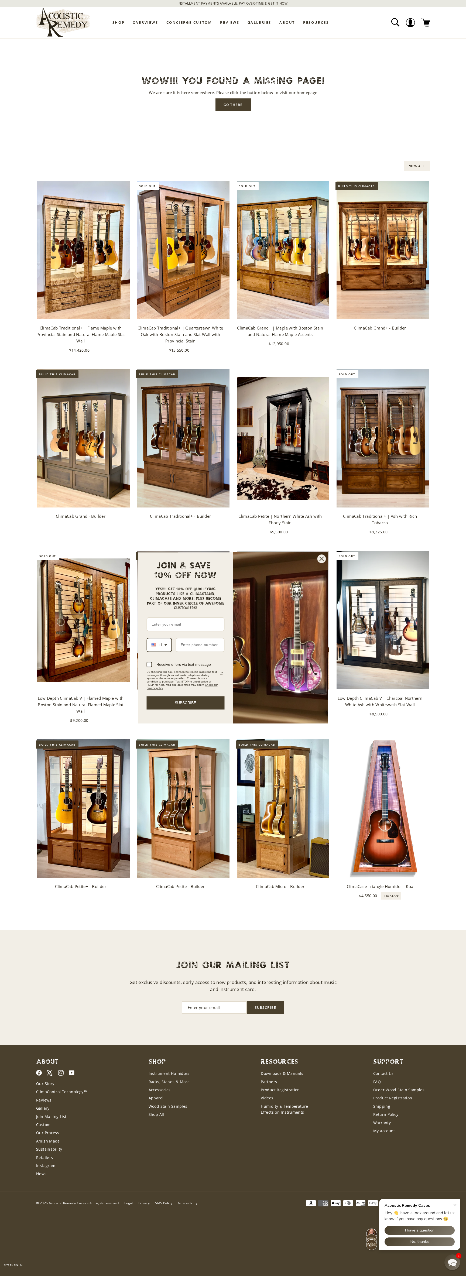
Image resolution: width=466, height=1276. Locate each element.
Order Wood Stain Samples (398, 1089)
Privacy (144, 1203)
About (287, 22)
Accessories (160, 1089)
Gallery (43, 1108)
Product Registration (280, 1089)
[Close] (321, 558)
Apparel (156, 1097)
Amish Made (48, 1141)
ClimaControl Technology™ (61, 1091)
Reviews (229, 22)
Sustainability (49, 1149)
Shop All (156, 1114)
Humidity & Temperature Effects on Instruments (284, 1109)
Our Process (47, 1132)
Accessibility (187, 1203)
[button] (452, 1262)
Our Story (45, 1083)
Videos (267, 1097)
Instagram (45, 1165)
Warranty (382, 1122)
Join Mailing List (51, 1116)
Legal (128, 1203)
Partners (269, 1081)
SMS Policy (163, 1203)
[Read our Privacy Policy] (221, 673)
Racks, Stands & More (169, 1081)
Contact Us (383, 1073)
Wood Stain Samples (168, 1106)
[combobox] (159, 645)
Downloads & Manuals (282, 1073)
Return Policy (385, 1114)
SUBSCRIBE (185, 703)
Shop (118, 22)
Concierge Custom (189, 22)
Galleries (259, 22)
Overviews (145, 22)
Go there (233, 104)
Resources (316, 22)
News (41, 1173)
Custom (43, 1124)
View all (416, 166)
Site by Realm (13, 1265)
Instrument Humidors (169, 1073)
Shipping (381, 1106)
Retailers (44, 1157)
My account (384, 1130)
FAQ (377, 1081)
